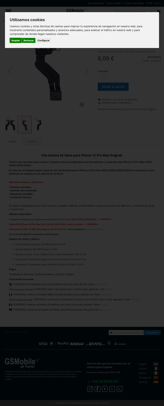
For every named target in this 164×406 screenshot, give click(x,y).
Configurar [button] (43, 40)
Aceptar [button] (15, 40)
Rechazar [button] (29, 40)
